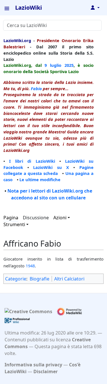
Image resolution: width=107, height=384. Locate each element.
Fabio (36, 88)
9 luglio (53, 65)
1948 (30, 266)
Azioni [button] (59, 217)
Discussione (36, 217)
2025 (69, 65)
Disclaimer (45, 371)
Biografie (39, 279)
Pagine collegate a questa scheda (48, 170)
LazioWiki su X (51, 167)
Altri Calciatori (69, 279)
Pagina (10, 217)
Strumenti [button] (14, 224)
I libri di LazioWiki (32, 161)
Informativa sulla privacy (33, 365)
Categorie (15, 279)
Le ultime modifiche (39, 179)
